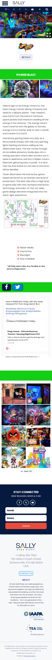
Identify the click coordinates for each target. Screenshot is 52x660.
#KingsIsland (21, 313)
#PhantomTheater (26, 308)
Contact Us (26, 573)
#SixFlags (10, 313)
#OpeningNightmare (15, 311)
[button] (5, 3)
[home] (18, 3)
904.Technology (30, 656)
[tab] (6, 287)
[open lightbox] (19, 89)
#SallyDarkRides (33, 311)
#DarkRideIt (11, 308)
